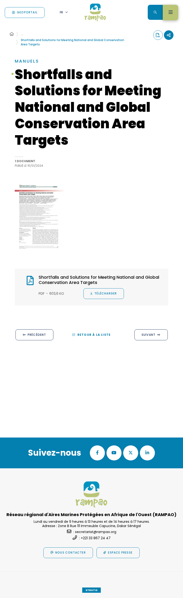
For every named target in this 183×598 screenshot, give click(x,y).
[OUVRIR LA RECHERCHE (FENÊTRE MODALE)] (155, 12)
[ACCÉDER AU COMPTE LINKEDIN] (147, 453)
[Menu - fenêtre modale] (170, 12)
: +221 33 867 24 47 (95, 538)
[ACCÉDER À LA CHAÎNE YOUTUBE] (114, 453)
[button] (39, 217)
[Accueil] (12, 34)
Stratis (91, 590)
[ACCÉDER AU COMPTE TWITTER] (130, 453)
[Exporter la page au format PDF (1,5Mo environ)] (158, 35)
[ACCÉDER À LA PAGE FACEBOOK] (97, 453)
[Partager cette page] (168, 35)
